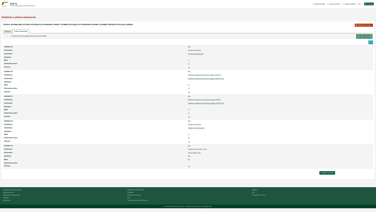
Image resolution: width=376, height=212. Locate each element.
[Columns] (370, 42)
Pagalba (254, 190)
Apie (253, 192)
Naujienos (130, 192)
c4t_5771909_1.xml (194, 153)
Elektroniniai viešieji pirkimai (135, 190)
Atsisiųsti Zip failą (327, 173)
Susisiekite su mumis (258, 195)
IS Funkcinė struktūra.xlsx (196, 54)
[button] (369, 4)
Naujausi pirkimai (8, 192)
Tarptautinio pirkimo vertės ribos (137, 200)
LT (360, 4)
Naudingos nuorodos (134, 195)
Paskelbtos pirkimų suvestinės (12, 190)
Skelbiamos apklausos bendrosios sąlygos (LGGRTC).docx (206, 78)
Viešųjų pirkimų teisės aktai (11, 195)
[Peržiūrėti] (189, 67)
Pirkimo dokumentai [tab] (20, 31)
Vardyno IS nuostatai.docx (196, 128)
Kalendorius (6, 200)
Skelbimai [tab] (8, 31)
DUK (128, 197)
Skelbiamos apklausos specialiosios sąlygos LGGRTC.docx (206, 103)
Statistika (6, 197)
